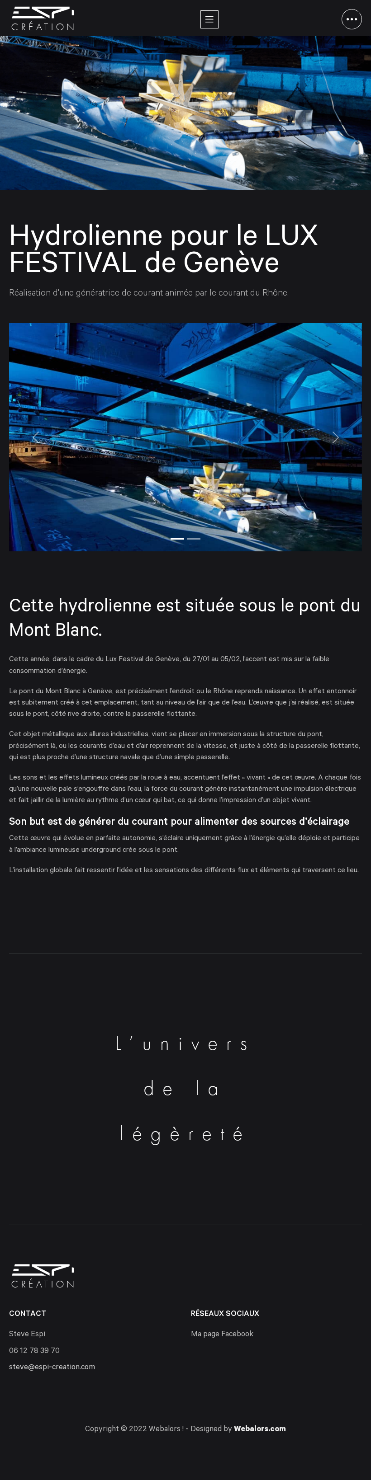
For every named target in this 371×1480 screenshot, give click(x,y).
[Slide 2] (193, 539)
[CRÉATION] (43, 12)
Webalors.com (260, 1430)
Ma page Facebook (222, 1335)
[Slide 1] (177, 539)
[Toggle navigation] (209, 19)
